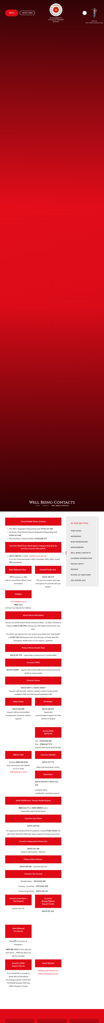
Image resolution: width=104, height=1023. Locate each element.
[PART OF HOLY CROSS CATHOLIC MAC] (94, 13)
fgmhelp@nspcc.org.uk (18, 772)
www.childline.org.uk (18, 601)
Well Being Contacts (60, 505)
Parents (45, 505)
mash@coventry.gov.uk (37, 556)
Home (37, 505)
